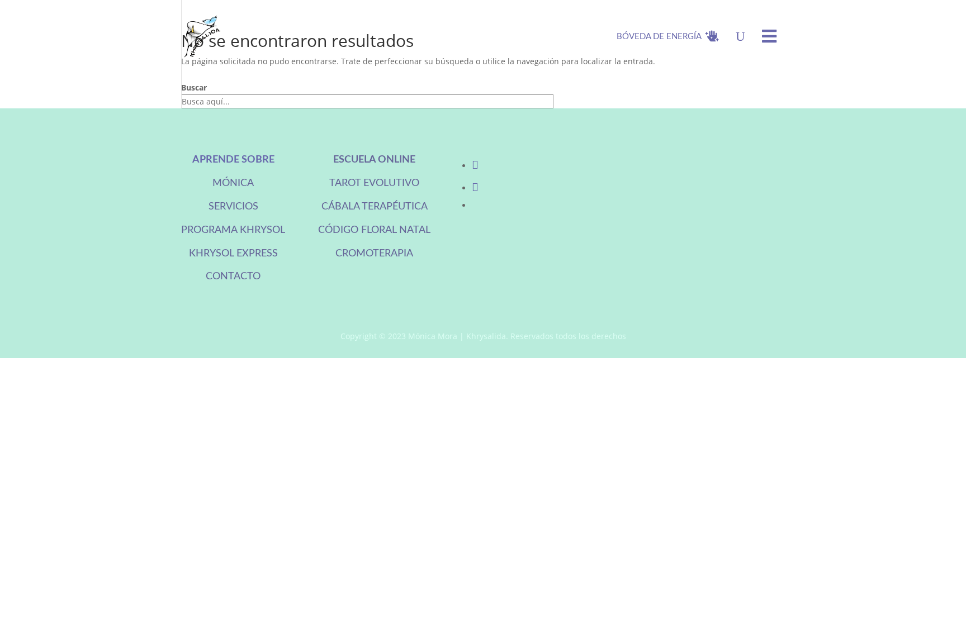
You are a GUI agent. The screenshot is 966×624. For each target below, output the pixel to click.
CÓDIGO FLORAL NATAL (374, 230)
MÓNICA (233, 183)
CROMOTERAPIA (374, 254)
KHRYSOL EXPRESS (233, 254)
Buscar (194, 87)
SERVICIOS (233, 207)
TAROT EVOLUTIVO (374, 183)
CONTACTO (233, 276)
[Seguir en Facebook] (475, 165)
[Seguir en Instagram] (475, 188)
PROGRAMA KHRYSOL (233, 230)
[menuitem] (667, 36)
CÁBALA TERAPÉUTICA (374, 207)
